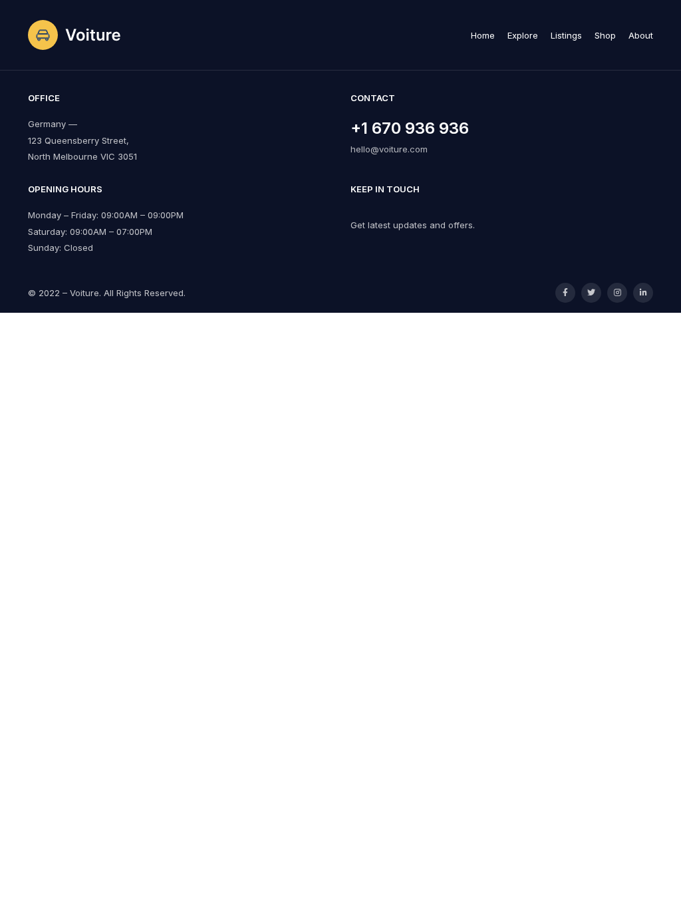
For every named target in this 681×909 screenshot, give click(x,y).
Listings (566, 35)
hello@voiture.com (389, 149)
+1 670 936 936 (409, 128)
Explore (522, 35)
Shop (605, 35)
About (640, 35)
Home (483, 35)
